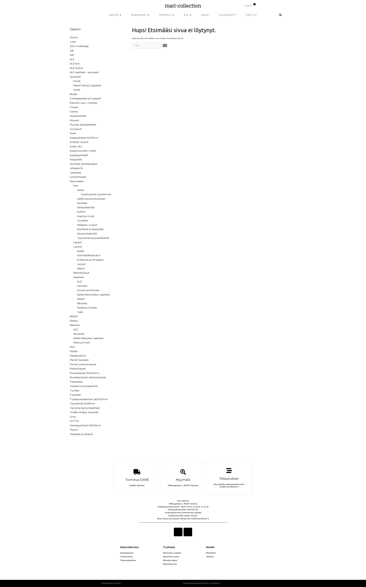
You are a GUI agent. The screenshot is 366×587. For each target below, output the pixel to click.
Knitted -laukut (79, 142)
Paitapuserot (78, 355)
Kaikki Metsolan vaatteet (88, 338)
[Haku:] (147, 45)
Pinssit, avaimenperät (83, 364)
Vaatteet (78, 277)
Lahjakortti (227, 15)
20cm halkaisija (79, 46)
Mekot (81, 299)
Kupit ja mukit (85, 216)
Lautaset (82, 220)
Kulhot (81, 211)
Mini (72, 347)
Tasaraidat (76, 381)
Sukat (76, 89)
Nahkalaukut (81, 272)
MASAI (205, 15)
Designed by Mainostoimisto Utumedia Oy (201, 583)
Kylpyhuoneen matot (83, 150)
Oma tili (251, 15)
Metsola (165, 15)
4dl (72, 54)
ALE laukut (76, 68)
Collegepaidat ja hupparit (85, 98)
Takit (80, 312)
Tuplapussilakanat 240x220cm (89, 399)
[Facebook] (178, 532)
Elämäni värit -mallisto (83, 102)
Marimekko (138, 15)
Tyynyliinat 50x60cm (82, 403)
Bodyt (73, 94)
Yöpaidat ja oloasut (81, 434)
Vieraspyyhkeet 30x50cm (85, 425)
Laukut (77, 246)
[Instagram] (188, 532)
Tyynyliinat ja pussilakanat (93, 237)
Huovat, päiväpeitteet (83, 124)
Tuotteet (75, 394)
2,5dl (73, 41)
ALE (186, 15)
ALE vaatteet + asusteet (84, 72)
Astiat (80, 190)
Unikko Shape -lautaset (84, 412)
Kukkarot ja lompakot (90, 259)
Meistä (113, 15)
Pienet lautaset (79, 360)
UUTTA (74, 421)
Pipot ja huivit (81, 342)
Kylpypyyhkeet (79, 155)
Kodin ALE (76, 146)
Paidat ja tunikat (87, 307)
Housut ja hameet (88, 290)
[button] (280, 15)
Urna (73, 416)
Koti (75, 185)
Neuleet (82, 303)
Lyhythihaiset (78, 176)
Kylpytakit (76, 159)
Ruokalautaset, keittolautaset (88, 377)
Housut (74, 120)
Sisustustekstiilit (87, 233)
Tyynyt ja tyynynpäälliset (85, 408)
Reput (81, 268)
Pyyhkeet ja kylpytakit (90, 229)
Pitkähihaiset (78, 368)
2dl (72, 50)
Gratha (74, 111)
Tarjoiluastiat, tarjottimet (96, 194)
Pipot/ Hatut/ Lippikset (87, 85)
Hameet (82, 285)
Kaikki (80, 251)
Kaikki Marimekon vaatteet (93, 294)
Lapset (77, 242)
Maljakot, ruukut (87, 224)
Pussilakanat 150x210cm (84, 373)
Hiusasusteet (78, 115)
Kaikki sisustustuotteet (91, 198)
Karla (73, 133)
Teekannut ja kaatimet (84, 386)
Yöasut (74, 429)
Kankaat (82, 203)
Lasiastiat (75, 172)
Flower (74, 107)
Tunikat (74, 390)
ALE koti (75, 63)
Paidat (74, 351)
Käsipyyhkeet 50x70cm (84, 137)
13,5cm (74, 37)
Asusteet (75, 76)
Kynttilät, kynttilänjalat (83, 163)
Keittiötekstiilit (86, 207)
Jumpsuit (76, 129)
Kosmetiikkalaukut (88, 255)
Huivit (76, 81)
